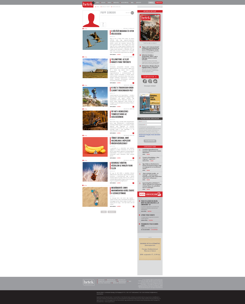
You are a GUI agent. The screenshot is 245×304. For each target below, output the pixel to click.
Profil (151, 2)
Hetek (144, 154)
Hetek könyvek (124, 2)
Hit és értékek (154, 229)
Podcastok (116, 2)
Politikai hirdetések (104, 283)
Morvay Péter (146, 160)
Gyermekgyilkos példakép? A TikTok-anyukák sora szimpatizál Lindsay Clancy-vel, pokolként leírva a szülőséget (152, 185)
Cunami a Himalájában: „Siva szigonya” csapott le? (151, 158)
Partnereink (122, 281)
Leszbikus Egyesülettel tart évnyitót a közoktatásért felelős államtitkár (152, 151)
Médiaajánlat (111, 279)
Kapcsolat (101, 279)
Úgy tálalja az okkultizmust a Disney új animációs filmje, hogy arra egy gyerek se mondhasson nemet (152, 166)
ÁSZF (130, 281)
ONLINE (148, 154)
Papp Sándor (113, 54)
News (132, 2)
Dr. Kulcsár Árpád (145, 229)
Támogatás (159, 2)
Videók (109, 2)
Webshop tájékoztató (119, 283)
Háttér (118, 54)
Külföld (151, 220)
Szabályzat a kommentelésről (107, 281)
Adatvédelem (121, 279)
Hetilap (103, 2)
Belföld (149, 211)
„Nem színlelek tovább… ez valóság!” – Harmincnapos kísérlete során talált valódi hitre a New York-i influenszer (152, 176)
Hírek (97, 2)
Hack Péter (143, 211)
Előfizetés (138, 2)
